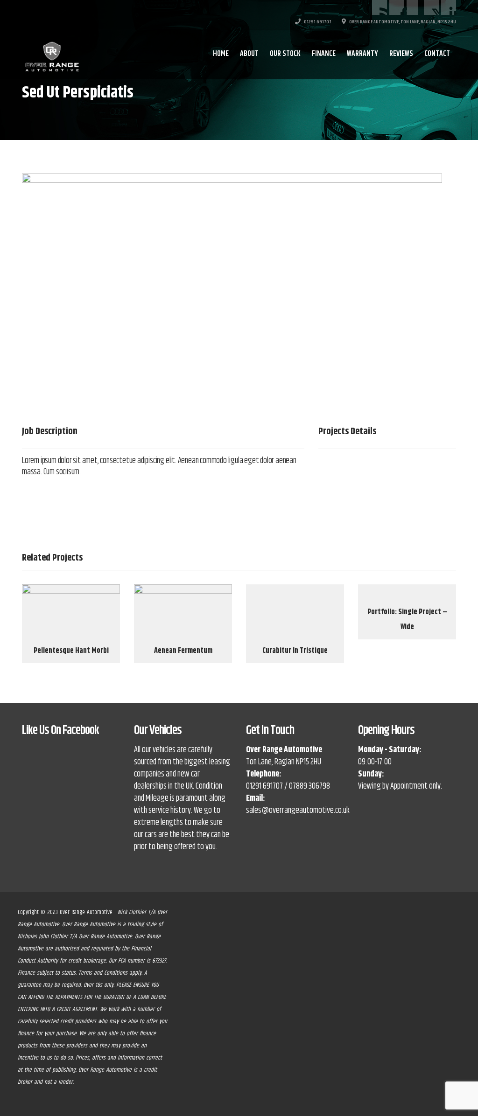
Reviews (401, 54)
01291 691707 (317, 22)
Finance (324, 54)
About (249, 54)
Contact (437, 54)
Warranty (362, 54)
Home (221, 54)
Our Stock (285, 54)
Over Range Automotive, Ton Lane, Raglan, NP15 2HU (402, 22)
